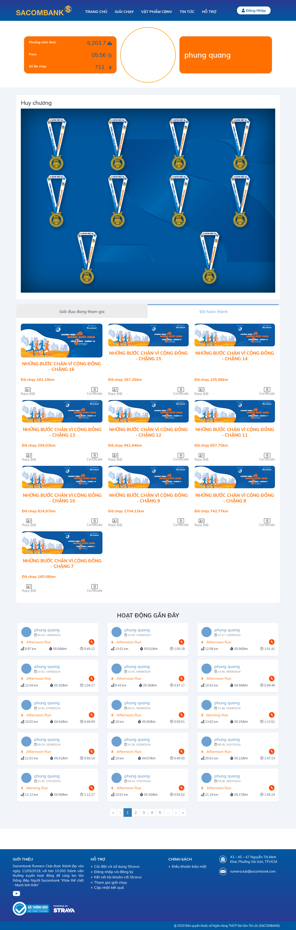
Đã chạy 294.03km (39, 445)
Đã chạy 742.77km (211, 511)
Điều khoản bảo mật (189, 866)
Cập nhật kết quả (109, 887)
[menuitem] (113, 812)
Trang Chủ (96, 11)
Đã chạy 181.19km (37, 379)
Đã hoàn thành (214, 311)
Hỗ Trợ (209, 11)
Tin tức (187, 11)
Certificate (94, 393)
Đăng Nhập (256, 10)
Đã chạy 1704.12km (126, 511)
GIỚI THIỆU (23, 859)
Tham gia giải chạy (110, 882)
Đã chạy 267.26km (125, 379)
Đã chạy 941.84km (125, 445)
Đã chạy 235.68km (211, 379)
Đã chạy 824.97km (39, 511)
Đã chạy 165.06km (39, 576)
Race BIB (28, 393)
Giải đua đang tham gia (82, 311)
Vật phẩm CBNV (156, 11)
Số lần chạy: (38, 66)
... (168, 812)
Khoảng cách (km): (42, 42)
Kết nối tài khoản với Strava (118, 877)
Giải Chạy (124, 11)
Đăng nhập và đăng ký (113, 871)
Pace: (33, 54)
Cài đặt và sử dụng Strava (116, 866)
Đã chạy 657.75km (211, 445)
